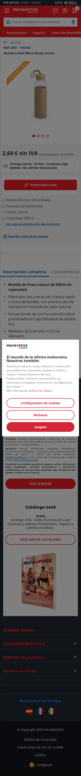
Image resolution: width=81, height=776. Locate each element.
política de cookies (40, 391)
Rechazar (40, 415)
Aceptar (40, 427)
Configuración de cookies (40, 403)
